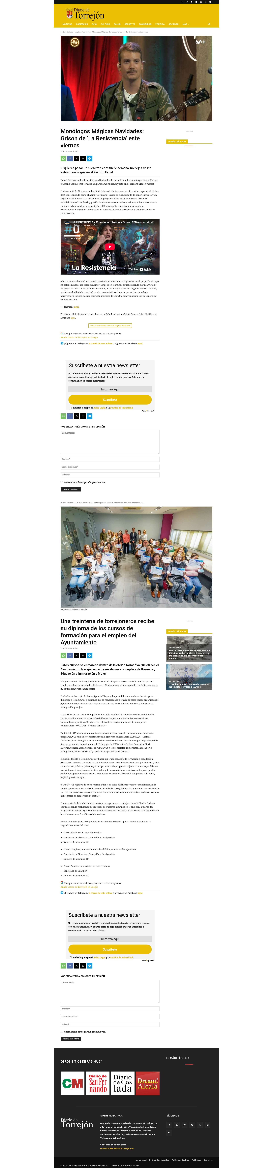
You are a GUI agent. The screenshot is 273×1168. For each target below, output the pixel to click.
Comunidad (145, 24)
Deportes (130, 24)
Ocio (94, 24)
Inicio (63, 32)
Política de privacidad (159, 1160)
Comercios (82, 24)
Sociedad (174, 24)
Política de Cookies (180, 1160)
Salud (117, 24)
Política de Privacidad (121, 408)
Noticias (67, 24)
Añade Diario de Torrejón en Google (79, 337)
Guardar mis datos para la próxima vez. (85, 482)
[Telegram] (196, 2)
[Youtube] (210, 2)
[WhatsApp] (205, 2)
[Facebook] (182, 2)
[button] (209, 24)
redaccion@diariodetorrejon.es (117, 1148)
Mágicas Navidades (82, 32)
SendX (152, 411)
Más (185, 24)
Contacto (208, 1160)
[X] (201, 2)
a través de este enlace (100, 343)
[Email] (83, 158)
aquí (76, 307)
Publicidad (196, 1160)
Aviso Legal (100, 408)
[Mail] (191, 2)
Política (160, 24)
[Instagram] (187, 2)
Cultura (105, 24)
